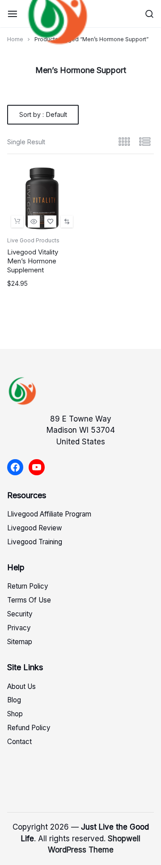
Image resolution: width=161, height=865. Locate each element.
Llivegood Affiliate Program (49, 514)
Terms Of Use (29, 600)
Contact (19, 741)
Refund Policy (29, 727)
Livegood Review (34, 528)
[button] (67, 221)
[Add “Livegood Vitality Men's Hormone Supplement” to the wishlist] (50, 221)
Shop (15, 714)
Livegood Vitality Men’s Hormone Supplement (32, 261)
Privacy (19, 628)
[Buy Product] (17, 221)
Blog (14, 700)
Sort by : (43, 114)
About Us (21, 686)
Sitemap (19, 641)
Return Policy (27, 586)
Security (20, 614)
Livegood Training (34, 542)
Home (15, 39)
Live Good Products (33, 240)
